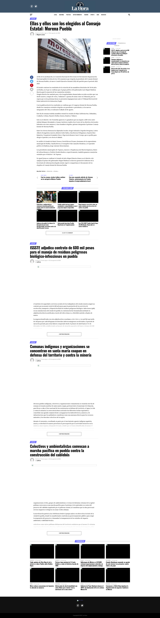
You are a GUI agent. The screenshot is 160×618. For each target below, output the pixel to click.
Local (55, 15)
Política (68, 15)
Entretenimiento (77, 15)
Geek (98, 15)
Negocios (103, 15)
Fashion (86, 15)
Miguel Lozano (41, 34)
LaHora (39, 262)
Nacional (61, 15)
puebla (56, 171)
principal (50, 171)
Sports (92, 15)
